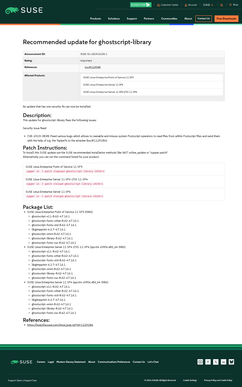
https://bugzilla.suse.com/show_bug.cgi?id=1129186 (60, 325)
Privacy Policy (210, 380)
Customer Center (169, 5)
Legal (51, 361)
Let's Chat (153, 361)
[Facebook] (208, 362)
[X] (215, 362)
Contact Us (204, 18)
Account (192, 5)
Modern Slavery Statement (71, 361)
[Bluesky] (231, 362)
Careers (41, 361)
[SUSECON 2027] (140, 4)
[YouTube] (200, 362)
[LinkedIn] (223, 362)
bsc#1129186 (93, 67)
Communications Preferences (114, 361)
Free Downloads (226, 18)
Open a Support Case (27, 380)
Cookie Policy (226, 380)
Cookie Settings (190, 380)
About (91, 361)
